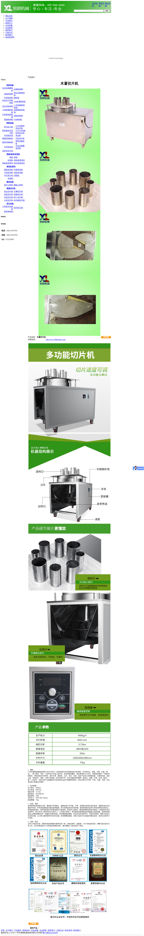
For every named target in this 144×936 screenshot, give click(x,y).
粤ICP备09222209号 (50, 933)
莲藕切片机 (18, 194)
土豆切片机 (8, 200)
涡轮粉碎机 (18, 116)
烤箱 (11, 157)
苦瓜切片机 (8, 197)
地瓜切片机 (8, 194)
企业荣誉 (43, 930)
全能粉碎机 (18, 89)
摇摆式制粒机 (7, 138)
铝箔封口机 (18, 208)
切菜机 (10, 178)
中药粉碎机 (8, 98)
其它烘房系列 (19, 163)
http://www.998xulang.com (55, 339)
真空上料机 (8, 185)
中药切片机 (20, 138)
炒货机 (10, 160)
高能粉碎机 (8, 119)
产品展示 (17, 930)
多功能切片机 (19, 200)
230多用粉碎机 (20, 102)
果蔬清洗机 (8, 170)
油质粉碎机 (8, 94)
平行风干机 (8, 175)
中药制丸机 (8, 135)
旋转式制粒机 (7, 142)
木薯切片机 (18, 191)
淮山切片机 (8, 191)
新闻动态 (26, 930)
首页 (2, 930)
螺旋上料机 (18, 185)
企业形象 (34, 930)
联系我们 (76, 930)
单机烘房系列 (19, 160)
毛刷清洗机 (18, 170)
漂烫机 (16, 175)
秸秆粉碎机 (8, 211)
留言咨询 (68, 930)
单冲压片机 (8, 127)
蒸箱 (16, 157)
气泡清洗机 (8, 173)
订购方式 (60, 930)
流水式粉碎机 (7, 106)
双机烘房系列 (7, 163)
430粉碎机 (18, 119)
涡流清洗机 (18, 173)
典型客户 (51, 930)
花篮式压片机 (7, 151)
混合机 (18, 135)
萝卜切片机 (18, 197)
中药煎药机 (8, 147)
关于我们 (9, 930)
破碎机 (16, 98)
